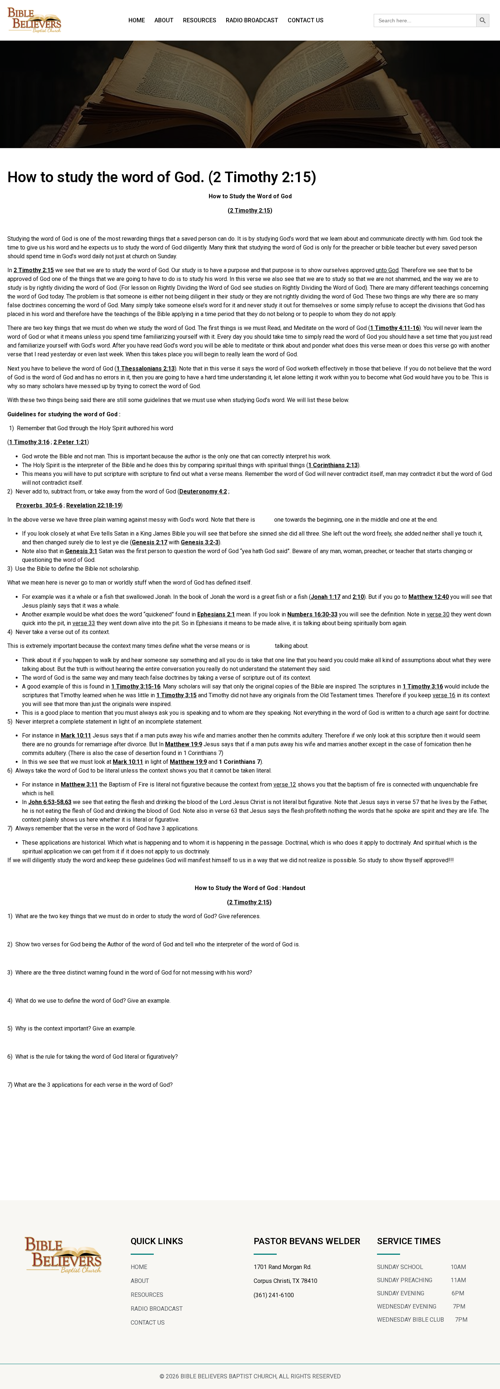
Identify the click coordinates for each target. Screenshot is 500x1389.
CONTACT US (306, 20)
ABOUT (163, 20)
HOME (136, 20)
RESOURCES (199, 20)
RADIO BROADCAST (252, 20)
